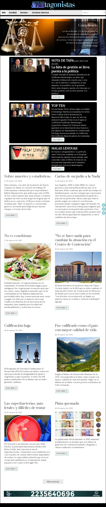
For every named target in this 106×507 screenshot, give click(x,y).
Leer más (57, 97)
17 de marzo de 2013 (13, 181)
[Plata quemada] (78, 424)
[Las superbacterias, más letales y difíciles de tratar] (27, 428)
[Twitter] (103, 209)
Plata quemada (67, 403)
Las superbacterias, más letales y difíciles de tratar (24, 405)
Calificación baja (17, 325)
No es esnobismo (18, 236)
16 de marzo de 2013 (64, 249)
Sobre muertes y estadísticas (27, 176)
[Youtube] (103, 213)
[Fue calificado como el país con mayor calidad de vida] (78, 354)
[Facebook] (103, 205)
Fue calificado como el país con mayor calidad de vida (76, 327)
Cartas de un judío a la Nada (77, 176)
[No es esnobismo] (27, 261)
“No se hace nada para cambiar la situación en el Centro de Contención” (75, 240)
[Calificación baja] (27, 349)
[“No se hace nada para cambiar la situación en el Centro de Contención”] (78, 267)
